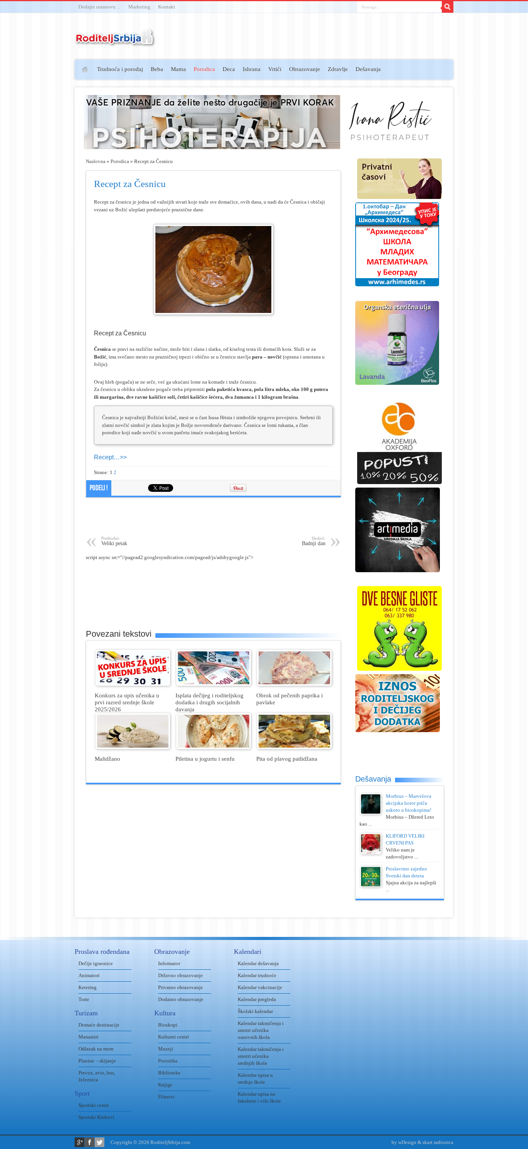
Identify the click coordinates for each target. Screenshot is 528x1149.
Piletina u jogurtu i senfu (205, 758)
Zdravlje (338, 69)
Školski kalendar (255, 1011)
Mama (178, 69)
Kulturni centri (173, 1037)
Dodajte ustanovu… (99, 7)
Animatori (89, 975)
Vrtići (274, 69)
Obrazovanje (304, 69)
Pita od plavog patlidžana (286, 758)
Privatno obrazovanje (180, 987)
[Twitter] (99, 1142)
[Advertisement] (44, 172)
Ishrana (252, 69)
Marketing (139, 7)
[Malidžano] (132, 747)
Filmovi (166, 1097)
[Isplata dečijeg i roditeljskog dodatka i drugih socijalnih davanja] (213, 684)
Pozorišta (167, 1061)
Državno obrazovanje (180, 975)
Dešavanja (368, 69)
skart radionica (437, 1142)
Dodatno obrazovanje (180, 999)
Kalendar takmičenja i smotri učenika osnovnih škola (261, 1030)
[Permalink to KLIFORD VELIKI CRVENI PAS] (370, 852)
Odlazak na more (96, 1049)
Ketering (87, 987)
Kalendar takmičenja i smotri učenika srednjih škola (261, 1056)
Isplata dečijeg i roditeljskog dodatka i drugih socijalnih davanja (209, 702)
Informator (169, 963)
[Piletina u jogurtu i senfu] (213, 747)
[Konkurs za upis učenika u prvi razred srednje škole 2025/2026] (132, 684)
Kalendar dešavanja (258, 963)
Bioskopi (167, 1025)
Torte (83, 999)
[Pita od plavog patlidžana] (294, 747)
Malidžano (107, 758)
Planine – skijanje (97, 1061)
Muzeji (165, 1049)
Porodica (204, 69)
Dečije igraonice (95, 963)
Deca (229, 69)
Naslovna (96, 161)
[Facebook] (89, 1142)
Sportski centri (93, 1105)
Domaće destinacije (98, 1025)
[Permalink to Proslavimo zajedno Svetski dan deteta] (370, 885)
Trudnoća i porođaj (120, 69)
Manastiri (88, 1037)
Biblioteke (169, 1073)
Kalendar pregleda (257, 999)
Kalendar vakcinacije (260, 987)
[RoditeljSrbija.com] (115, 42)
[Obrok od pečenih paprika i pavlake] (294, 684)
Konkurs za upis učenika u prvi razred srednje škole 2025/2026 (127, 702)
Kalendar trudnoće (257, 975)
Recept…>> (110, 457)
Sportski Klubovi (96, 1117)
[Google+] (79, 1142)
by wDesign (404, 1142)
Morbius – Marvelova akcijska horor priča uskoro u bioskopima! (408, 803)
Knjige (165, 1085)
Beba (157, 69)
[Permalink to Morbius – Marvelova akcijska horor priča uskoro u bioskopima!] (370, 813)
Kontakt (166, 7)
